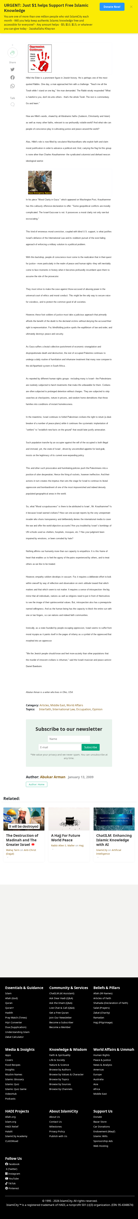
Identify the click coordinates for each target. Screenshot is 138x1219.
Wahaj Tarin (13, 850)
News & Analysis (102, 1064)
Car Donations (101, 1126)
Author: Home (36, 784)
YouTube (14, 1178)
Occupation (83, 709)
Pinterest (14, 1188)
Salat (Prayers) (101, 1007)
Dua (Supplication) (15, 1027)
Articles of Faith (102, 998)
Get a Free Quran (59, 1012)
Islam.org (10, 1121)
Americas (98, 1069)
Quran (8, 1003)
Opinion (97, 709)
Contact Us (55, 1121)
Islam (8, 993)
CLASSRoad (11, 1141)
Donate (97, 1116)
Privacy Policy (57, 1131)
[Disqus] (69, 927)
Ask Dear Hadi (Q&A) (61, 998)
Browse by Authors (60, 1069)
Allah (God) (11, 998)
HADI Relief (11, 1126)
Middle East (57, 705)
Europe (97, 1074)
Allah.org (10, 1116)
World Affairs (74, 705)
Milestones (55, 1126)
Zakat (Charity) (101, 1012)
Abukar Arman (52, 777)
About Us (54, 1116)
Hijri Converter (13, 1022)
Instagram (14, 1173)
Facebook (14, 1164)
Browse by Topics (59, 1079)
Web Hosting (100, 1146)
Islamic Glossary (14, 1079)
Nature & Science (59, 1064)
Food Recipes (12, 1064)
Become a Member (60, 1027)
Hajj (81, 845)
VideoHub (11, 1093)
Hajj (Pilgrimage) (102, 1022)
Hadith (9, 1012)
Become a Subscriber (61, 1022)
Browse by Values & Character (66, 1074)
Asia (95, 1084)
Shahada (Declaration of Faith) (110, 1003)
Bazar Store (100, 1121)
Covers (9, 1060)
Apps (8, 1055)
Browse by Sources (60, 1084)
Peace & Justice (102, 1060)
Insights (9, 1069)
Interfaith (45, 709)
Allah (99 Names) (102, 993)
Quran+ (9, 1007)
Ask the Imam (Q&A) (60, 1003)
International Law (64, 709)
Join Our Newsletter (60, 1017)
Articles (44, 705)
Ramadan (98, 1017)
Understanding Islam (17, 1032)
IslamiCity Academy (16, 1136)
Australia (98, 1079)
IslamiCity (102, 850)
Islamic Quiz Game (15, 1089)
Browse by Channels (60, 1089)
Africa (96, 1089)
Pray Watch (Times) (16, 1017)
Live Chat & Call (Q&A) (61, 1007)
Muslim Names (13, 1074)
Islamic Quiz (12, 1084)
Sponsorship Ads (103, 1141)
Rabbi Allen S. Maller (63, 845)
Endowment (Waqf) (104, 1131)
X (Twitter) (11, 1169)
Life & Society (57, 1060)
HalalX (8, 1131)
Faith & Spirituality (59, 1055)
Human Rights (101, 1055)
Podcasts (10, 1098)
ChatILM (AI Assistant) (61, 993)
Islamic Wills (100, 1136)
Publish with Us (58, 1136)
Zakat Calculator (14, 1036)
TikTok (12, 1183)
